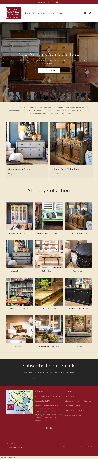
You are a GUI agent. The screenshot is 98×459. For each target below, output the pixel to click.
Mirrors (18, 346)
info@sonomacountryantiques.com (78, 401)
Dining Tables (47, 309)
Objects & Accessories (48, 346)
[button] (35, 13)
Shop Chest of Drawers (17, 174)
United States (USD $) (15, 447)
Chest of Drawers (18, 271)
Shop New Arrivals (49, 70)
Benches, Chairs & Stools (47, 233)
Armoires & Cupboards (18, 233)
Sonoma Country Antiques (73, 446)
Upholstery (77, 346)
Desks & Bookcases (18, 309)
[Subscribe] (66, 378)
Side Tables (77, 271)
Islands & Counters (77, 309)
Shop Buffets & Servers (62, 174)
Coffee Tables (47, 271)
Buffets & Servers (77, 233)
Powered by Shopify (87, 446)
